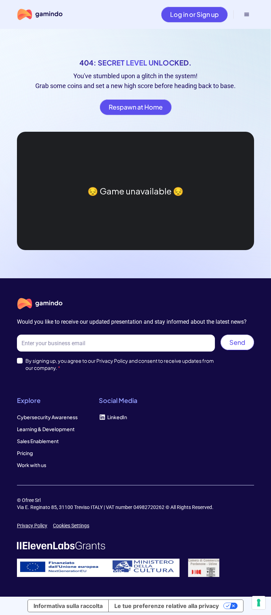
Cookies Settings (71, 525)
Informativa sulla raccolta (68, 605)
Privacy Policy (32, 525)
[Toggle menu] (246, 14)
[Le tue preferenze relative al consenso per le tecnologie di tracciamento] (258, 602)
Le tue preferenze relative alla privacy (166, 605)
